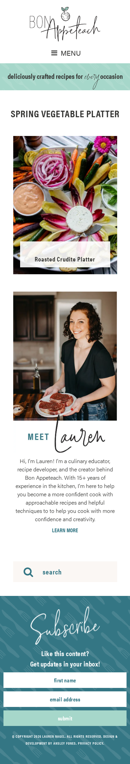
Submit (65, 718)
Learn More (65, 530)
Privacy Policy (90, 743)
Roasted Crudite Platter (65, 259)
